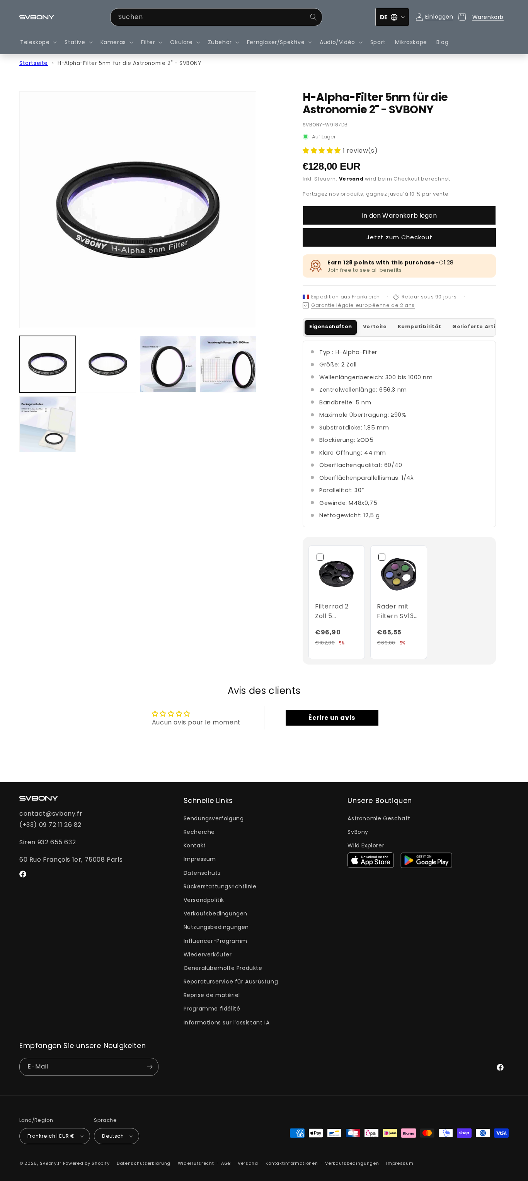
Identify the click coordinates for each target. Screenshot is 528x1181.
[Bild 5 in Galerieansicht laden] (47, 424)
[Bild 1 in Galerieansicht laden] (47, 364)
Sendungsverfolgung (214, 818)
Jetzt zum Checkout (399, 237)
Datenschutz (202, 873)
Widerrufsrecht (196, 1163)
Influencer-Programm (215, 941)
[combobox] (216, 17)
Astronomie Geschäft (378, 818)
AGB (225, 1163)
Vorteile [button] (375, 326)
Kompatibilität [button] (419, 326)
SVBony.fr (50, 1163)
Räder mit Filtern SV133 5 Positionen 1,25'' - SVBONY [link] (397, 611)
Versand (351, 179)
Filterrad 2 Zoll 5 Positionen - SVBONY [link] (334, 611)
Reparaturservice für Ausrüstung (231, 981)
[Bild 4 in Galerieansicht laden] (228, 364)
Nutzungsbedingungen (216, 927)
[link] (336, 573)
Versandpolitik (204, 900)
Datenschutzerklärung (143, 1163)
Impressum (200, 859)
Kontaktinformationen (292, 1163)
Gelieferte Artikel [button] (478, 326)
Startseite (33, 63)
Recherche (199, 832)
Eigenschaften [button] (330, 326)
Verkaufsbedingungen (215, 913)
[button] (37, 42)
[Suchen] (313, 17)
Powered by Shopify (86, 1163)
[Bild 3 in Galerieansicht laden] (168, 364)
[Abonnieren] (149, 1067)
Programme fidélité (212, 1008)
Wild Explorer (365, 845)
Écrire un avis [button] (331, 717)
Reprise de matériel (212, 995)
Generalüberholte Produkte (223, 968)
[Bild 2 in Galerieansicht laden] (108, 364)
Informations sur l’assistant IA (227, 1022)
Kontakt (195, 845)
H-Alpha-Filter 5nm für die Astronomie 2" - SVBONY (129, 63)
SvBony (357, 832)
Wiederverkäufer (208, 954)
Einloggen (439, 16)
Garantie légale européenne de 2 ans (363, 305)
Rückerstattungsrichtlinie (220, 886)
